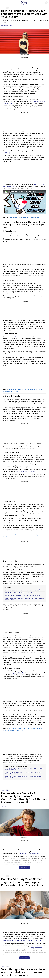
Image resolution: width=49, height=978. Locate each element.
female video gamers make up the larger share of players (22, 940)
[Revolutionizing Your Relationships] (24, 2)
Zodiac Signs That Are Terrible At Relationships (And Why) (22, 590)
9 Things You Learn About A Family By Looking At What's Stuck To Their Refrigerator (24, 769)
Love (7, 7)
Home (2, 7)
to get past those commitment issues (29, 854)
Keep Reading (24, 867)
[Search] (42, 2)
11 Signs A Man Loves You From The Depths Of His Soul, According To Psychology (24, 599)
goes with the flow (18, 673)
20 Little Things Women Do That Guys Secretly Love (20, 593)
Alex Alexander (5, 806)
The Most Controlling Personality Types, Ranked (24, 217)
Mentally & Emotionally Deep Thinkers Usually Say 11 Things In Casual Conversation (23, 773)
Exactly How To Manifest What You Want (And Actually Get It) (23, 595)
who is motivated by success (23, 337)
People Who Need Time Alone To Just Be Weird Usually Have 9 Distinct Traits (23, 777)
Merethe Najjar (4, 889)
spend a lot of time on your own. (26, 471)
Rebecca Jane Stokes (6, 25)
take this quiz (7, 153)
